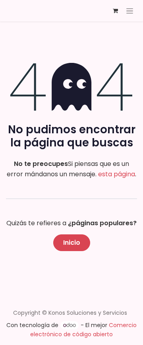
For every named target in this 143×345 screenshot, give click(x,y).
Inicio (71, 242)
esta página (116, 174)
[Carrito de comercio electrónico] (115, 11)
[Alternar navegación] (129, 10)
